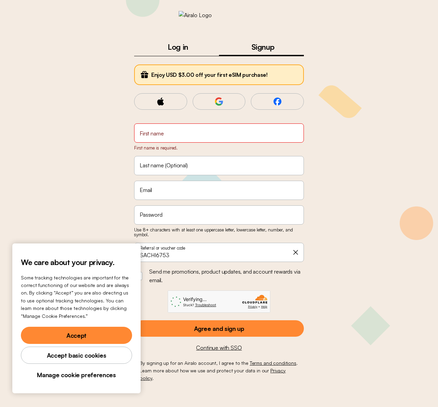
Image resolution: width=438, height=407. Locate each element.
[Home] (219, 15)
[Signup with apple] (160, 101)
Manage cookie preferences (76, 375)
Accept (76, 335)
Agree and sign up (219, 328)
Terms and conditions (273, 363)
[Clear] (296, 252)
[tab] (176, 47)
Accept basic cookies (76, 355)
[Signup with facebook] (277, 101)
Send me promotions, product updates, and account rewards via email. (224, 276)
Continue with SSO (219, 347)
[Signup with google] (219, 101)
